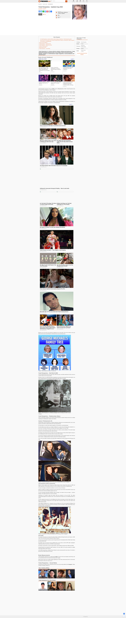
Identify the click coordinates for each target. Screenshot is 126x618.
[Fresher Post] (44, 1)
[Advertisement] (63, 27)
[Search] (66, 1)
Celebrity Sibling (42, 8)
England (63, 13)
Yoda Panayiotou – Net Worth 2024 (45, 43)
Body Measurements (42, 47)
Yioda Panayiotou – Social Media (44, 48)
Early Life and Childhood (43, 42)
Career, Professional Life (43, 46)
